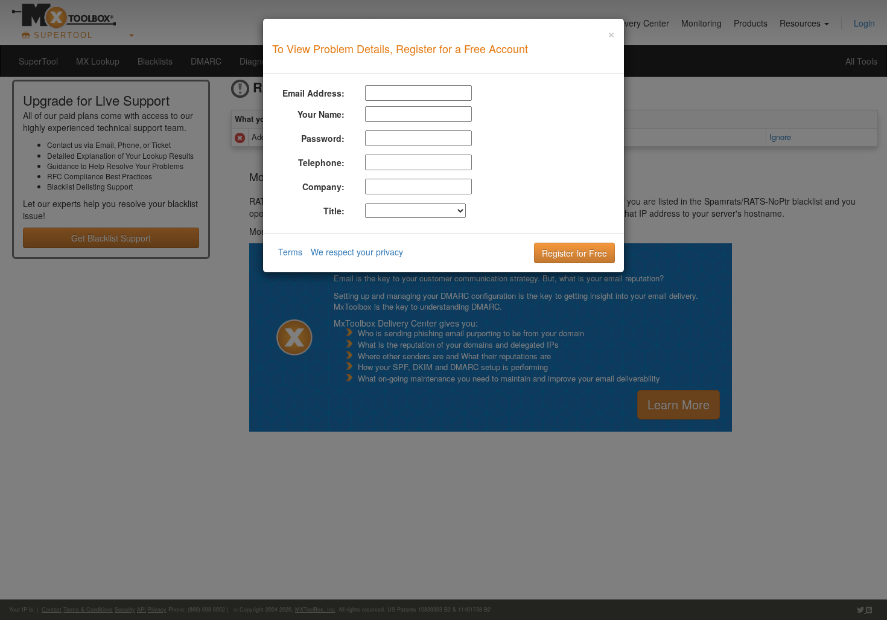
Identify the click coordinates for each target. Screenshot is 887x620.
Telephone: (321, 162)
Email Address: (313, 93)
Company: (323, 187)
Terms (290, 252)
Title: (334, 211)
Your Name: (321, 114)
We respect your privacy (357, 252)
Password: (323, 138)
